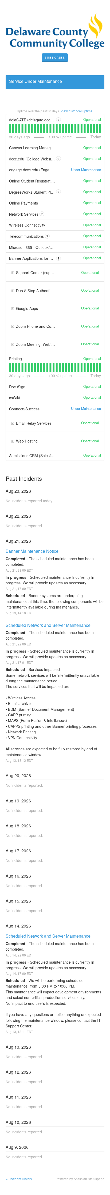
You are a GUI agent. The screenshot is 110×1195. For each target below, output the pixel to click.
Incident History (19, 1178)
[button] (55, 57)
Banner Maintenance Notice (32, 551)
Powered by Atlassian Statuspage (80, 1178)
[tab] (10, 128)
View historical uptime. (77, 111)
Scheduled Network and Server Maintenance (48, 625)
